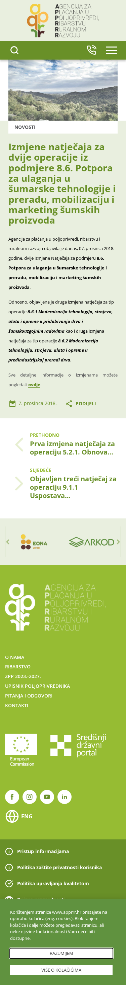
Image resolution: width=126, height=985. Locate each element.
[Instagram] (30, 797)
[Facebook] (12, 797)
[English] (91, 50)
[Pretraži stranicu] (14, 50)
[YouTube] (47, 797)
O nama (14, 657)
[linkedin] (64, 797)
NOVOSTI (25, 127)
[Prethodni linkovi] (8, 542)
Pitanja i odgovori (28, 695)
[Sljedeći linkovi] (118, 542)
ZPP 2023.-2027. (23, 676)
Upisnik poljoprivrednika (37, 686)
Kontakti (16, 705)
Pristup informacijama (43, 851)
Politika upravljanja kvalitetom (53, 883)
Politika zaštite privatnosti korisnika (59, 867)
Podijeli (86, 403)
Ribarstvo (18, 666)
